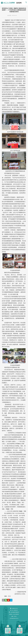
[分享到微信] (6, 600)
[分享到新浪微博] (8, 600)
